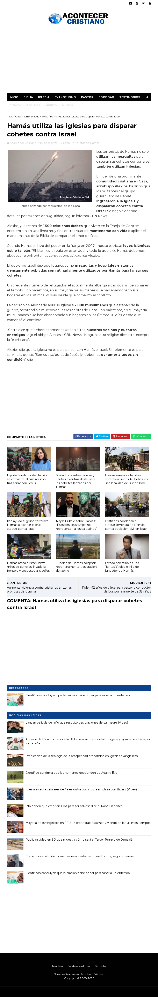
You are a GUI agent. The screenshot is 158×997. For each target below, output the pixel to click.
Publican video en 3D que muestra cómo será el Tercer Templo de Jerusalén (80, 839)
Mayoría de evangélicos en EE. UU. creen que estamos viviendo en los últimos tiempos (88, 823)
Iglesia (43, 97)
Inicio (14, 97)
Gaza (18, 116)
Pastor (87, 97)
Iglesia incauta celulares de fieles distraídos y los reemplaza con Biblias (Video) (81, 789)
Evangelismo (65, 97)
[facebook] (130, 3)
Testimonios (129, 97)
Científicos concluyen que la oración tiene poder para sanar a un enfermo (78, 695)
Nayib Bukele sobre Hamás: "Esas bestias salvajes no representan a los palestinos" (76, 525)
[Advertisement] (79, 60)
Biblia (28, 97)
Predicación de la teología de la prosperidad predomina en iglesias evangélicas (82, 756)
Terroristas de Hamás (36, 116)
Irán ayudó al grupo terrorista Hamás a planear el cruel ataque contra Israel (27, 525)
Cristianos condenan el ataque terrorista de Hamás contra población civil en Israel (126, 525)
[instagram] (137, 3)
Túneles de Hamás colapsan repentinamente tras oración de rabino (76, 566)
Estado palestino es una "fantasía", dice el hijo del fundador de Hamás (122, 566)
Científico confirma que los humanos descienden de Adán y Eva (71, 773)
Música (67, 105)
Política (33, 105)
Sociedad (106, 97)
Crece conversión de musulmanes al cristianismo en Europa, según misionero (81, 856)
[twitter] (143, 3)
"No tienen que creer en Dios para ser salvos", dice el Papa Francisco (74, 806)
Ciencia (15, 105)
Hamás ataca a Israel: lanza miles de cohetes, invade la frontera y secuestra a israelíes (28, 566)
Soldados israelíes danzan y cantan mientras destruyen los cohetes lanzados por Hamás (75, 481)
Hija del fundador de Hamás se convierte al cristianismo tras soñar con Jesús (27, 479)
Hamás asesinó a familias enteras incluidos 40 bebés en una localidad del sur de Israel (126, 479)
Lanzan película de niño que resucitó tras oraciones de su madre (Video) (77, 722)
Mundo (51, 105)
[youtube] (150, 3)
